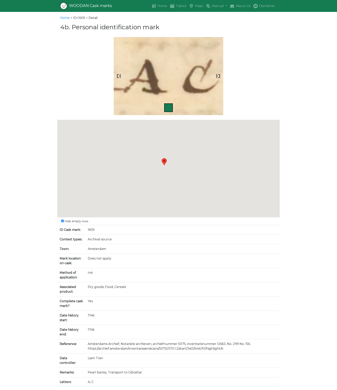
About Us (242, 6)
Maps (198, 6)
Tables (180, 6)
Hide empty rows (76, 221)
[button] (119, 76)
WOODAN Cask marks (90, 5)
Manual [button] (218, 6)
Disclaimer (266, 6)
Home (162, 6)
